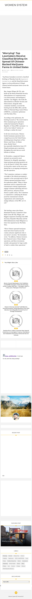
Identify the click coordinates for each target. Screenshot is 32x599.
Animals (10, 555)
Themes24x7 (20, 596)
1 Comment (20, 70)
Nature (18, 563)
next (3, 476)
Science (13, 566)
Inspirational (25, 561)
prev (2, 476)
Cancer (22, 555)
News (6, 251)
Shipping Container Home (9, 541)
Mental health (12, 563)
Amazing (5, 555)
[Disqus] (16, 372)
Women (23, 566)
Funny (4, 561)
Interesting (5, 563)
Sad (9, 566)
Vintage (18, 566)
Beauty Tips (16, 555)
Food (27, 558)
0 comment (5, 71)
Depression (11, 558)
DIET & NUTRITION (19, 558)
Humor (19, 561)
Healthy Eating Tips (11, 561)
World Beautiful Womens (8, 568)
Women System (16, 5)
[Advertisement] (16, 33)
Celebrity (5, 558)
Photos (4, 566)
